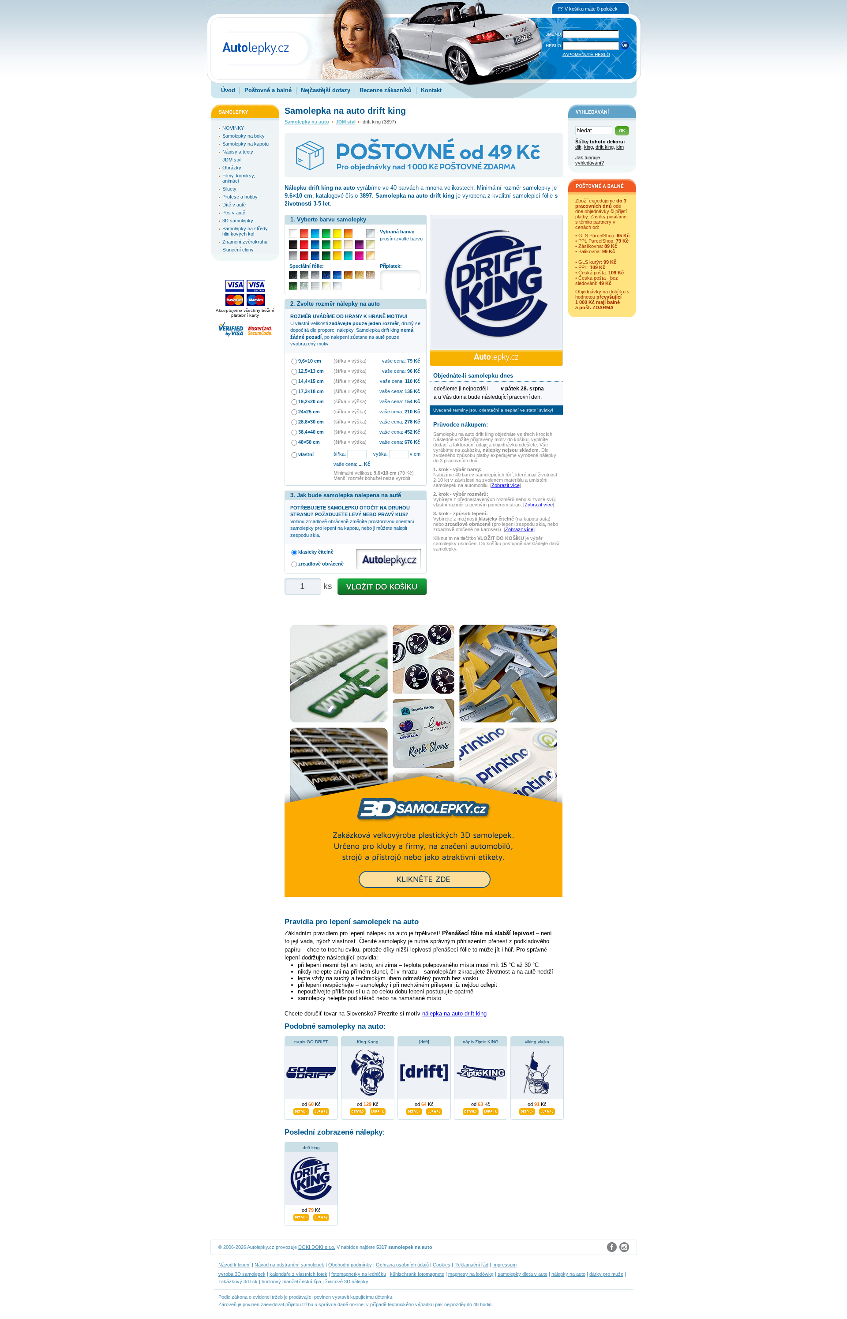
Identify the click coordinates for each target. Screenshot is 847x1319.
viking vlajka (537, 1041)
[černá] (293, 245)
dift (578, 147)
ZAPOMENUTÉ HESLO (586, 54)
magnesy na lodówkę (471, 1274)
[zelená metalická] (293, 286)
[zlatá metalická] (359, 275)
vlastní (306, 454)
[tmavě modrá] (315, 256)
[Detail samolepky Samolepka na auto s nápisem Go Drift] (301, 1110)
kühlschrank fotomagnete (417, 1274)
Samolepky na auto (307, 121)
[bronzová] (370, 256)
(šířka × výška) (350, 360)
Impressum (504, 1264)
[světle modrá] (315, 234)
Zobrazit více (505, 485)
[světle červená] (304, 234)
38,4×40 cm (311, 432)
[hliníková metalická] (315, 275)
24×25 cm (309, 411)
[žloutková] (337, 256)
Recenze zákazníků (386, 90)
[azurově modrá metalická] (337, 275)
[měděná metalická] (348, 275)
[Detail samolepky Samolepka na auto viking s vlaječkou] (527, 1110)
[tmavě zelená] (326, 256)
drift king (311, 1147)
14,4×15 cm (311, 381)
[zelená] (326, 245)
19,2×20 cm (311, 401)
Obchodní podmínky (350, 1264)
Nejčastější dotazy (325, 90)
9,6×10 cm (309, 360)
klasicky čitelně (316, 552)
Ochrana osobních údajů (402, 1264)
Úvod (228, 90)
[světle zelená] (326, 234)
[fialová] (359, 245)
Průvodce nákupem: (460, 424)
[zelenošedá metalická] (304, 286)
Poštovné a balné (268, 90)
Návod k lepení (234, 1264)
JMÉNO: (554, 34)
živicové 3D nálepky (346, 1281)
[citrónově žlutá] (337, 234)
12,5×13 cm (311, 371)
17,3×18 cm (311, 391)
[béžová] (348, 245)
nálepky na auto (568, 1274)
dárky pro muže (606, 1274)
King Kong (368, 1041)
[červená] (304, 245)
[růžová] (359, 256)
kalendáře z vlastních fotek (298, 1274)
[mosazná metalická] (370, 275)
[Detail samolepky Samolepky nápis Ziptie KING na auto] (471, 1110)
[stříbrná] (370, 234)
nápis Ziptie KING (480, 1041)
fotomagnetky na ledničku (358, 1274)
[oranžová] (348, 234)
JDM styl (346, 121)
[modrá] (315, 245)
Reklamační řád (471, 1264)
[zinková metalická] (304, 275)
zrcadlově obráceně (321, 563)
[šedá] (293, 256)
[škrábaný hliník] (315, 286)
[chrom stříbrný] (337, 286)
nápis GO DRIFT (311, 1041)
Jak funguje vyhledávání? (589, 160)
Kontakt (431, 90)
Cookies (441, 1264)
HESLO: (554, 45)
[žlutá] (337, 245)
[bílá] (293, 234)
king (588, 147)
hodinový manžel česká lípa (291, 1281)
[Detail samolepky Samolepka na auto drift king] (301, 1216)
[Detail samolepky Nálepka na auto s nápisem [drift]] (414, 1110)
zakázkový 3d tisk (238, 1281)
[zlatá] (370, 245)
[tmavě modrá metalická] (326, 275)
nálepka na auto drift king (454, 1013)
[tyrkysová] (348, 256)
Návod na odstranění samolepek (289, 1264)
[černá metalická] (293, 275)
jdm (620, 147)
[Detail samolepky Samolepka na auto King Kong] (358, 1110)
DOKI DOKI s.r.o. (316, 1247)
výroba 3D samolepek (242, 1274)
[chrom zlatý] (326, 286)
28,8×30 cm (311, 421)
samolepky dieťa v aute (522, 1274)
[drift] (424, 1041)
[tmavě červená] (304, 256)
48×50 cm (309, 442)
